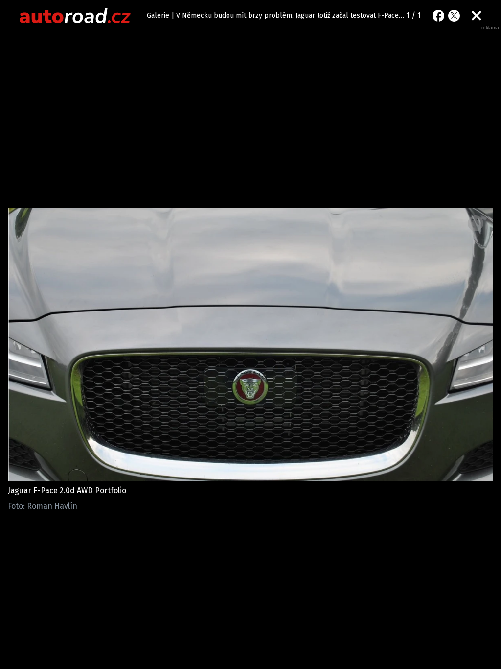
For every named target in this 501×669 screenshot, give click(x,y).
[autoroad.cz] (75, 15)
